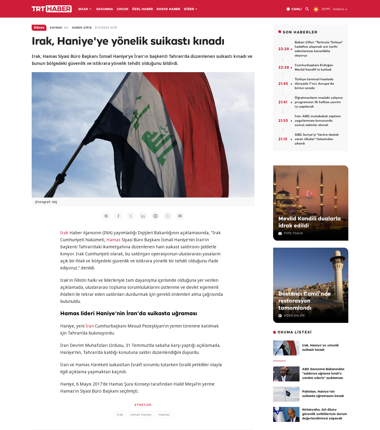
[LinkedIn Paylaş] (143, 216)
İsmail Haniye (140, 414)
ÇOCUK (122, 9)
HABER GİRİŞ (82, 27)
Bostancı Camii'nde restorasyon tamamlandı (304, 301)
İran (90, 326)
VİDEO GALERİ (294, 315)
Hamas (113, 240)
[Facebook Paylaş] (118, 216)
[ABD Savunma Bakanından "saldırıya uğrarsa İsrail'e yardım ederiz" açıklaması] (286, 373)
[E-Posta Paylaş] (180, 216)
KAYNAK (56, 27)
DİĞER (189, 9)
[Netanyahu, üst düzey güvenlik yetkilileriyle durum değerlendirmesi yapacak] (286, 414)
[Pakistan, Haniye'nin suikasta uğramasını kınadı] (286, 394)
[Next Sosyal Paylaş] (106, 216)
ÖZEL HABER (142, 9)
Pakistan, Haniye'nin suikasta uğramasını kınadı (323, 394)
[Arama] (309, 9)
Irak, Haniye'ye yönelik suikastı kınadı (320, 348)
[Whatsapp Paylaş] (167, 216)
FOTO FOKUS (293, 233)
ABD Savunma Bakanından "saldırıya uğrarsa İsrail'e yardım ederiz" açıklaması (323, 374)
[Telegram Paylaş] (155, 216)
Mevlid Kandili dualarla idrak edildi (309, 222)
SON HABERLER (300, 32)
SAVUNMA (104, 9)
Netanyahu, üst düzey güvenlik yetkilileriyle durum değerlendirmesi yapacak (324, 414)
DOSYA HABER (168, 9)
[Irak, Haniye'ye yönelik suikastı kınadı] (286, 347)
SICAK (83, 9)
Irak (64, 233)
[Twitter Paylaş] (130, 216)
